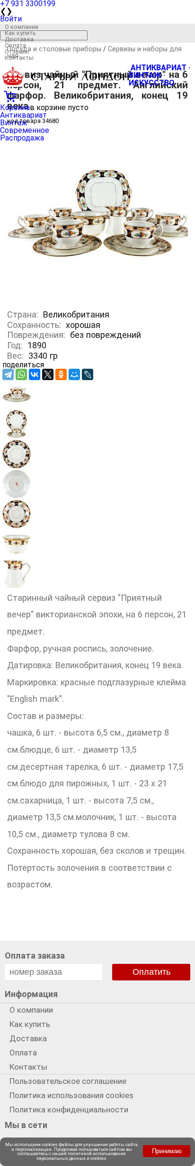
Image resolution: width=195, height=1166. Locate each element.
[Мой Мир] (74, 374)
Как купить (20, 33)
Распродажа (22, 137)
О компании (21, 26)
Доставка (19, 39)
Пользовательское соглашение (67, 1081)
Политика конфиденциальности (68, 1109)
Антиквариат (23, 115)
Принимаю (167, 1151)
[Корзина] (97, 95)
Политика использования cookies (71, 1095)
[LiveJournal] (87, 374)
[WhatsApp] (21, 374)
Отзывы (17, 51)
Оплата (15, 45)
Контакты (19, 57)
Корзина (15, 107)
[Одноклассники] (61, 374)
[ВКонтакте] (34, 374)
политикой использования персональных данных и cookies (81, 1156)
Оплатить (151, 972)
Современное (24, 130)
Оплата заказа (35, 956)
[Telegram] (8, 374)
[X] (47, 374)
